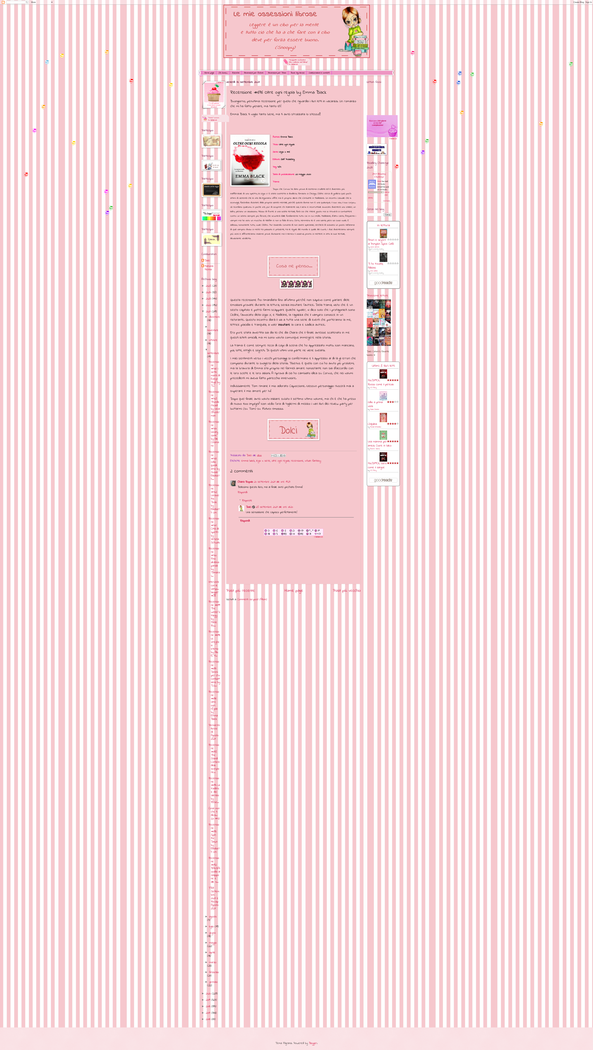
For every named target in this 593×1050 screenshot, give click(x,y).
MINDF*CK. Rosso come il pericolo (381, 382)
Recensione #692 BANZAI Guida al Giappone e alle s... (214, 870)
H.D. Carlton (374, 271)
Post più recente (240, 591)
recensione (297, 461)
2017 (208, 1013)
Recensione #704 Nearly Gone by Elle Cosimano (214, 434)
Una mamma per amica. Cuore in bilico (379, 444)
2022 (209, 305)
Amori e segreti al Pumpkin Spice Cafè (381, 242)
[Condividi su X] (278, 455)
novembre (212, 330)
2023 (209, 299)
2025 (209, 286)
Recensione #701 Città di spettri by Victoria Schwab (214, 531)
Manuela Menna (209, 268)
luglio (212, 927)
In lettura (383, 225)
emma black (248, 461)
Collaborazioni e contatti (319, 72)
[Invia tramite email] (272, 455)
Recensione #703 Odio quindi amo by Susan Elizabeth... (214, 465)
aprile (212, 952)
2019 (208, 1000)
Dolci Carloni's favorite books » (378, 353)
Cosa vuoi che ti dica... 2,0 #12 (214, 813)
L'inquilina (372, 424)
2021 (209, 312)
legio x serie (263, 461)
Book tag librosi (297, 72)
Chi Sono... (223, 72)
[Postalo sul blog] (275, 455)
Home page (209, 72)
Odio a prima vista (375, 404)
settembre (213, 353)
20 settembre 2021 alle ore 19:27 (272, 482)
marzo (212, 962)
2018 (208, 1006)
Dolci (248, 507)
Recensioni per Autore (253, 72)
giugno (212, 933)
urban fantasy (313, 461)
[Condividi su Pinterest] (284, 455)
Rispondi (242, 492)
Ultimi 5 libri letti (383, 365)
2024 (209, 292)
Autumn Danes (375, 449)
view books (386, 201)
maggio (213, 943)
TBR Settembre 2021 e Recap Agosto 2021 (214, 898)
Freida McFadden (375, 427)
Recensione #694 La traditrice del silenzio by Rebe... (214, 790)
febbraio (214, 972)
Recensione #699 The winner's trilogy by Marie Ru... (214, 614)
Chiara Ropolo (245, 482)
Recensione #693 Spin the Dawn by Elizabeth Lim (214, 838)
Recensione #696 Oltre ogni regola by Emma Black (214, 705)
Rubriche (235, 72)
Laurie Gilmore (374, 247)
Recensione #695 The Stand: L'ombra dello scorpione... (214, 758)
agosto (213, 917)
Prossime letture (377, 295)
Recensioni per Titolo (277, 72)
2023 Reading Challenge (379, 175)
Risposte (247, 500)
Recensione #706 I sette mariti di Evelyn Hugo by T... (214, 374)
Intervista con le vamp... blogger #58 (214, 589)
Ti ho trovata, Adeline (375, 266)
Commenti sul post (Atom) (252, 599)
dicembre (214, 317)
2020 (209, 994)
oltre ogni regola (280, 461)
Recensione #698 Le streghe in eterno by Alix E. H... (214, 644)
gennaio (213, 982)
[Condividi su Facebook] (281, 455)
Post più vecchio (347, 591)
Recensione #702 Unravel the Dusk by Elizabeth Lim (214, 499)
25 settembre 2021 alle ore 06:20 (274, 507)
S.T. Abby (373, 387)
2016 (208, 1019)
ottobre (213, 340)
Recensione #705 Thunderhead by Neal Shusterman (214, 404)
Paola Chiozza (374, 409)
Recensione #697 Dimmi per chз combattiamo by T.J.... (214, 674)
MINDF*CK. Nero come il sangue (377, 465)
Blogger (313, 1043)
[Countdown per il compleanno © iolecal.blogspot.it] (393, 139)
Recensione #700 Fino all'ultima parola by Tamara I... (214, 562)
